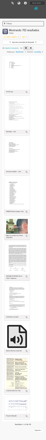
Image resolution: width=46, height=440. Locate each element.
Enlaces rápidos (25, 3)
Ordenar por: (11, 52)
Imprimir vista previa (12, 48)
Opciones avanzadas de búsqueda (23, 42)
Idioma (19, 3)
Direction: (30, 52)
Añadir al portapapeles (26, 92)
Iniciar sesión (36, 3)
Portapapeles (12, 3)
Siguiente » (38, 430)
